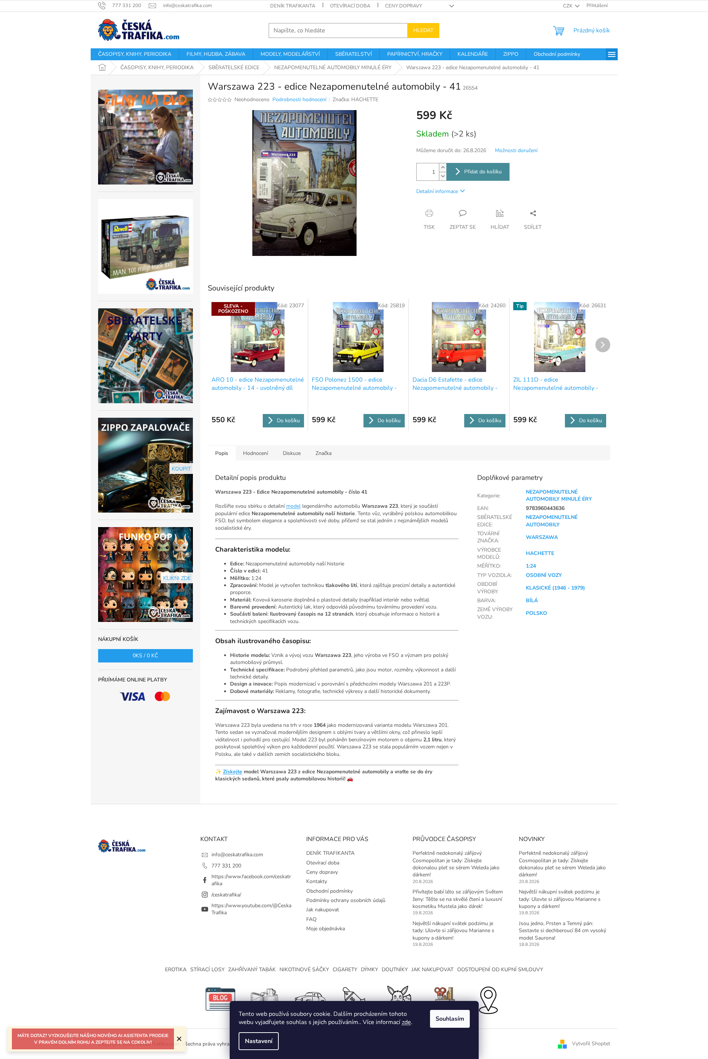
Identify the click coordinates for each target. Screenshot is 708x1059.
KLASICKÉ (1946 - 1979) (555, 587)
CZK (568, 6)
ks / (145, 655)
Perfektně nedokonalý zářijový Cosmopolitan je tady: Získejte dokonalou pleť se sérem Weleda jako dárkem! (456, 864)
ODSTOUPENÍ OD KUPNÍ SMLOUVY (500, 969)
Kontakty (316, 881)
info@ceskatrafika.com (237, 854)
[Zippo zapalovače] (265, 998)
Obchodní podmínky (329, 891)
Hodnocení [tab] (255, 453)
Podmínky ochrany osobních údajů (345, 900)
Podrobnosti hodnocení (299, 99)
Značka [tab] (324, 453)
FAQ (311, 919)
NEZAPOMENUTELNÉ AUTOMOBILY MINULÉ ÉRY (559, 495)
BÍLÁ (532, 600)
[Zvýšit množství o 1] (442, 167)
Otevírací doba (350, 6)
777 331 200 (226, 865)
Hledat (423, 30)
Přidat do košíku (483, 171)
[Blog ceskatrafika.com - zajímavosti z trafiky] (220, 998)
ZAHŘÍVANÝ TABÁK (252, 969)
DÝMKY (369, 969)
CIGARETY (345, 969)
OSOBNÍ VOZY (544, 575)
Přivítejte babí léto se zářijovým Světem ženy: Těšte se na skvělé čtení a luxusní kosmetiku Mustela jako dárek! (458, 899)
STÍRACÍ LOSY (207, 969)
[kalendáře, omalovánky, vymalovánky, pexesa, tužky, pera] (443, 998)
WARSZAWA (542, 537)
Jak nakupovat (322, 909)
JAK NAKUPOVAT (432, 969)
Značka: (355, 99)
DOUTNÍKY (395, 969)
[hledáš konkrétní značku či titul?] (354, 998)
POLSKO (536, 613)
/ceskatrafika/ (226, 894)
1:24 (531, 565)
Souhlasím (450, 1019)
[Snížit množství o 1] (442, 176)
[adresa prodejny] (488, 998)
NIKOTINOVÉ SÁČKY (304, 969)
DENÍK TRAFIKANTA (292, 6)
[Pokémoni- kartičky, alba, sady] (398, 998)
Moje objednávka (325, 928)
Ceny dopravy (403, 6)
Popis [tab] (221, 453)
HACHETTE (540, 553)
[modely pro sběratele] (309, 998)
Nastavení (258, 1041)
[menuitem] (135, 54)
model (293, 506)
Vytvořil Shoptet (591, 1043)
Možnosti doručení (516, 150)
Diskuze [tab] (292, 453)
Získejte (232, 771)
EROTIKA (176, 969)
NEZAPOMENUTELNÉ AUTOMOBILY (552, 521)
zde (406, 1022)
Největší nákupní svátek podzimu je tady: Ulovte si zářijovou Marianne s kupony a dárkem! (453, 930)
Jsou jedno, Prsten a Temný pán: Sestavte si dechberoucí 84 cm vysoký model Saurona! (562, 930)
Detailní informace (437, 191)
